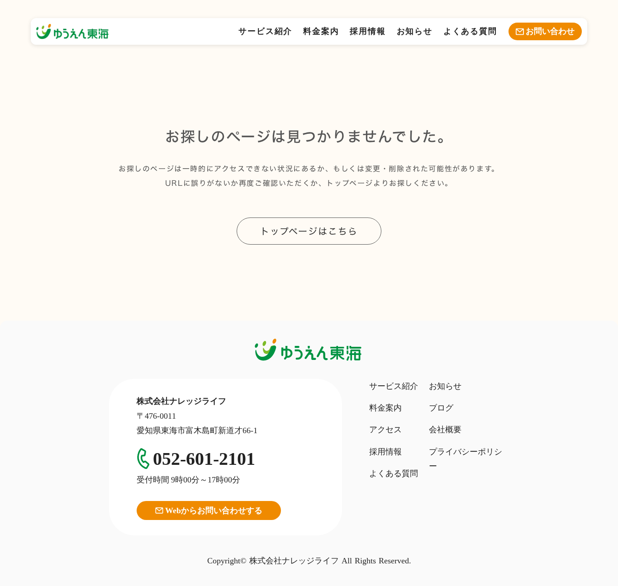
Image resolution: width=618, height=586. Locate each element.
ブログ (441, 407)
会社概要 (445, 429)
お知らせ (415, 31)
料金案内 (321, 31)
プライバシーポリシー (465, 459)
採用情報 (367, 31)
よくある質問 (470, 31)
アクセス (385, 429)
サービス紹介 (265, 31)
